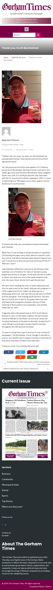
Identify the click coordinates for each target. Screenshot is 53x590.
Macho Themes (45, 586)
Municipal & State (10, 484)
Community (8, 150)
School (5, 490)
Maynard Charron (10, 140)
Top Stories (7, 501)
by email (5, 535)
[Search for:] (24, 35)
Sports (5, 495)
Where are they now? (12, 506)
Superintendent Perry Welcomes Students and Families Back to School (28, 363)
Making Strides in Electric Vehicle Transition (20, 369)
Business (6, 473)
